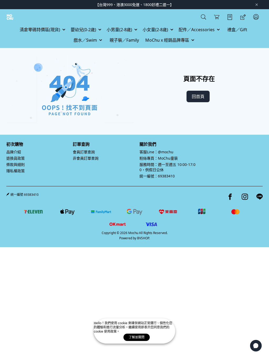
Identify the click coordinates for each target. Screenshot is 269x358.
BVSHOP (143, 238)
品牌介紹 (13, 151)
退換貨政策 (15, 158)
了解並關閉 (136, 337)
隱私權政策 (15, 170)
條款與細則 (15, 164)
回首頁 (198, 96)
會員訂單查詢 (84, 151)
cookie (123, 323)
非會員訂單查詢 (86, 158)
